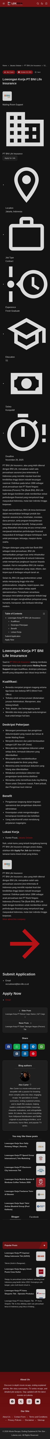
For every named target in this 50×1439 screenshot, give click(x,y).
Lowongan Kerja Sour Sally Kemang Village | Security (16, 1144)
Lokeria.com (16, 1435)
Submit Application (12, 636)
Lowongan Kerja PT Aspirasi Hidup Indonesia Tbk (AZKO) (17, 1254)
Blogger (15, 1217)
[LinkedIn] (25, 1054)
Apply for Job (10, 158)
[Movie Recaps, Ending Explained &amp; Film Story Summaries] (15, 3)
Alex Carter (10, 72)
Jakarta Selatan (25, 838)
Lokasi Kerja (16, 632)
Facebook (34, 1217)
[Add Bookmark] (37, 72)
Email (8, 1000)
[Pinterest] (33, 1054)
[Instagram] (29, 1401)
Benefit (14, 628)
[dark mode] (42, 3)
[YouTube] (37, 1401)
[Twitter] (25, 1047)
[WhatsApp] (16, 1047)
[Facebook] (8, 1047)
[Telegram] (33, 1047)
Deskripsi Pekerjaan (19, 625)
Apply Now (9, 640)
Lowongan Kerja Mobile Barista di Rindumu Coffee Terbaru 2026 (19, 1180)
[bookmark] (46, 3)
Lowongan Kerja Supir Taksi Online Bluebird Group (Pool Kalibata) (17, 1206)
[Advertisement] (25, 1337)
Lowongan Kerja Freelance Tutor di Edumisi (19, 1192)
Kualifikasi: (15, 621)
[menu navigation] (4, 3)
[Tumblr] (16, 1054)
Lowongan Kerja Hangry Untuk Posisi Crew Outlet (18, 1270)
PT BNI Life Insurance (20, 662)
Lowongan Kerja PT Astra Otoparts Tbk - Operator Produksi (19, 1292)
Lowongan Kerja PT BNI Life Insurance (24, 618)
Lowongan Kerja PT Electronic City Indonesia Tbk (18, 1168)
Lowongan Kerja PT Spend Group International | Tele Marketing (19, 1156)
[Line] (41, 1047)
